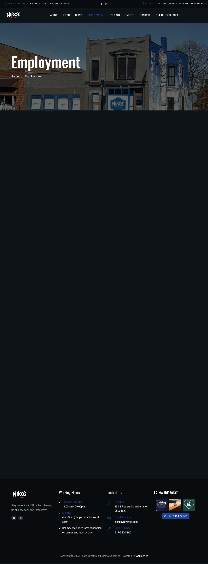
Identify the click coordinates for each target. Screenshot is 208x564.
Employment (95, 15)
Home (15, 76)
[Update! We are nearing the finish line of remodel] (175, 505)
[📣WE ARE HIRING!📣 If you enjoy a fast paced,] (162, 505)
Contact (145, 15)
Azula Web (142, 556)
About (54, 15)
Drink (78, 15)
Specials (114, 15)
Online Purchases (167, 15)
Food (66, 15)
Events (129, 15)
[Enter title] (13, 518)
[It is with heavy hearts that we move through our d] (189, 505)
